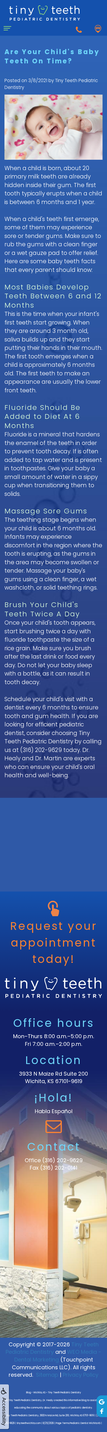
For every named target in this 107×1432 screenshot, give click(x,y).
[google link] (102, 1402)
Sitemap (47, 1374)
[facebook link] (102, 1411)
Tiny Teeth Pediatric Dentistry (52, 1348)
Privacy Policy (80, 1374)
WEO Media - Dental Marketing (58, 1355)
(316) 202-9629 (62, 1160)
